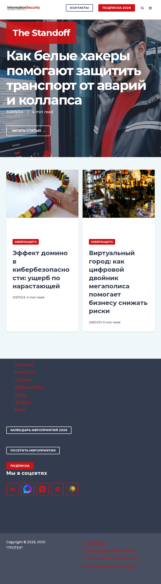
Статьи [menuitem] (23, 379)
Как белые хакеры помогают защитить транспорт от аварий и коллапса (76, 77)
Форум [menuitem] (23, 402)
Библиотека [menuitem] (29, 387)
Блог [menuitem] (20, 409)
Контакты (79, 8)
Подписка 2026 (117, 8)
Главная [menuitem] (24, 364)
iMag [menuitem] (20, 394)
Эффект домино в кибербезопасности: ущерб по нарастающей (41, 269)
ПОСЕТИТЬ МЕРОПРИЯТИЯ (33, 450)
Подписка (20, 466)
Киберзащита (26, 241)
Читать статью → (28, 131)
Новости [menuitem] (25, 372)
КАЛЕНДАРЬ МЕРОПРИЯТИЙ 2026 (38, 430)
